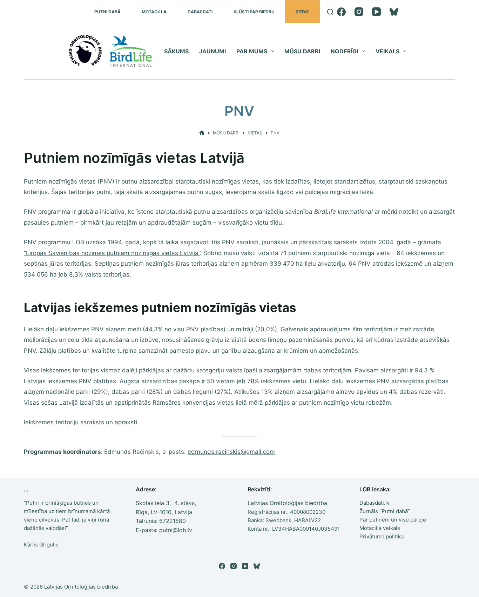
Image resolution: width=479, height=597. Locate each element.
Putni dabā (107, 11)
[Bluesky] (394, 11)
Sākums (176, 51)
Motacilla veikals (379, 528)
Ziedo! (303, 11)
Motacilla (154, 11)
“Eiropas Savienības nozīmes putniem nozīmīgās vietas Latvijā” (112, 253)
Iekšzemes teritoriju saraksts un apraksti (80, 422)
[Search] (330, 12)
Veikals (387, 51)
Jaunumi (212, 51)
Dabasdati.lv (374, 502)
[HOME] (201, 132)
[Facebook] (341, 11)
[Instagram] (359, 11)
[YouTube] (376, 11)
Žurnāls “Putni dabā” (384, 511)
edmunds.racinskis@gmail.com (231, 451)
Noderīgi (344, 51)
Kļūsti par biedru (254, 11)
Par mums (251, 51)
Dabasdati (200, 11)
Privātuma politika (381, 536)
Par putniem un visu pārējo (392, 519)
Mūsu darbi (302, 51)
